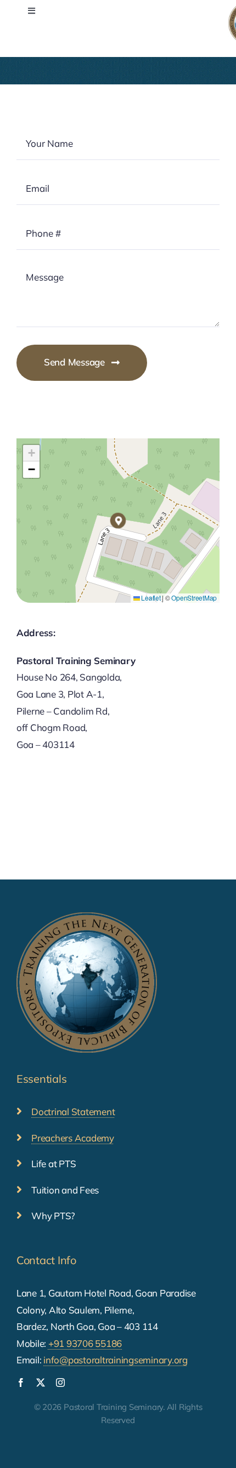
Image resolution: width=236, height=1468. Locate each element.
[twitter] (40, 1382)
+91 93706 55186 (85, 1343)
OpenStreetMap (194, 597)
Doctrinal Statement (73, 1111)
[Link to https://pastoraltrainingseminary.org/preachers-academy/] (19, 1137)
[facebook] (20, 1382)
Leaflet (150, 597)
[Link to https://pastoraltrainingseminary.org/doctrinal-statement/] (19, 1111)
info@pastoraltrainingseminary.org (115, 1360)
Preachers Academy (72, 1138)
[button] (118, 520)
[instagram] (60, 1382)
